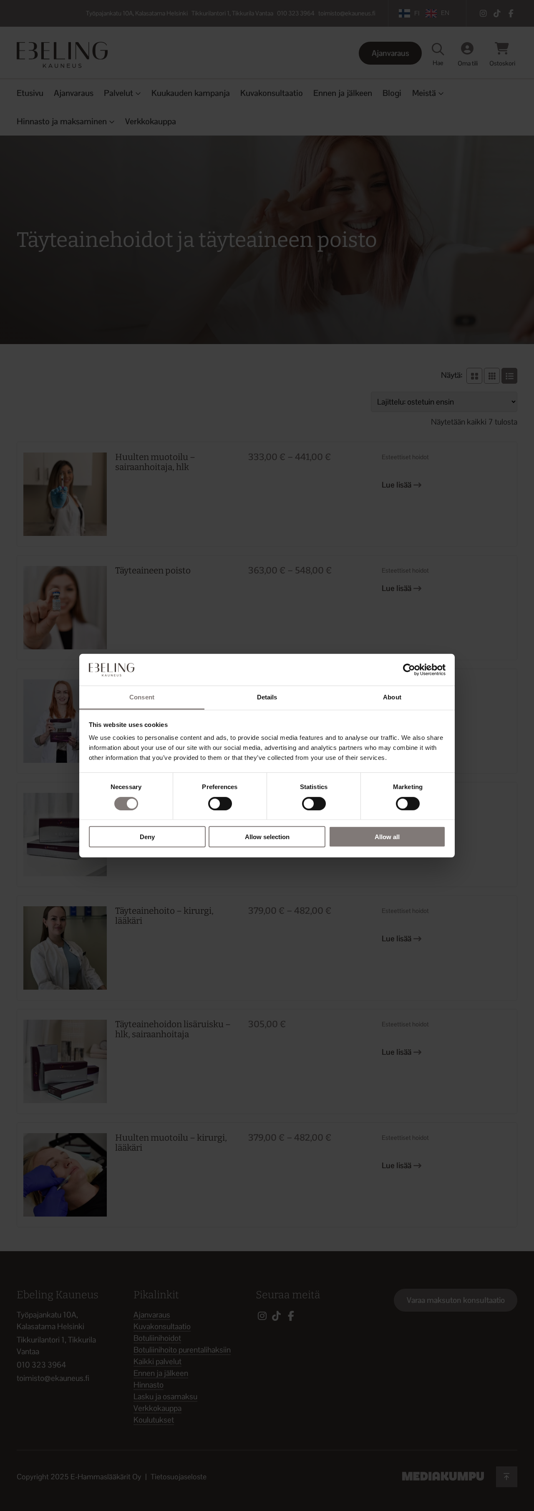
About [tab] (392, 697)
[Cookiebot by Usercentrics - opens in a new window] (409, 670)
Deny (147, 836)
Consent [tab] (141, 697)
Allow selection (267, 836)
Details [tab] (267, 697)
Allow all (387, 836)
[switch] (220, 803)
